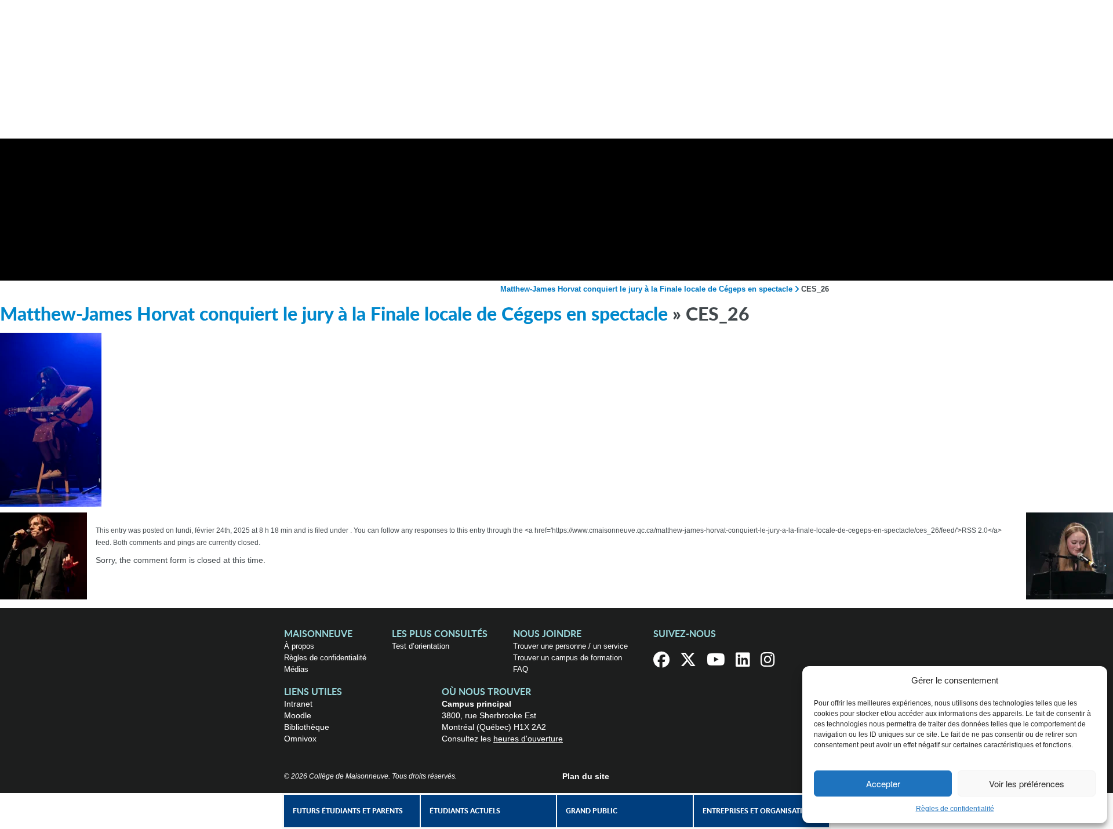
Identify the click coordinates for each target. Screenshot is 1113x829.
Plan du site (585, 776)
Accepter (883, 783)
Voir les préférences (1026, 783)
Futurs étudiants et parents (348, 811)
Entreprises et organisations (760, 811)
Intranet (298, 703)
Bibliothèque (306, 727)
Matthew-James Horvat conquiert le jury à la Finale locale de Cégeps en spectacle (646, 289)
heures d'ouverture (528, 738)
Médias (296, 669)
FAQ (520, 669)
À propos (299, 646)
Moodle (297, 715)
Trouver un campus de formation (567, 657)
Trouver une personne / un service (570, 646)
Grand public (591, 811)
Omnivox (300, 738)
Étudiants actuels (465, 811)
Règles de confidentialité (955, 809)
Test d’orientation (420, 646)
